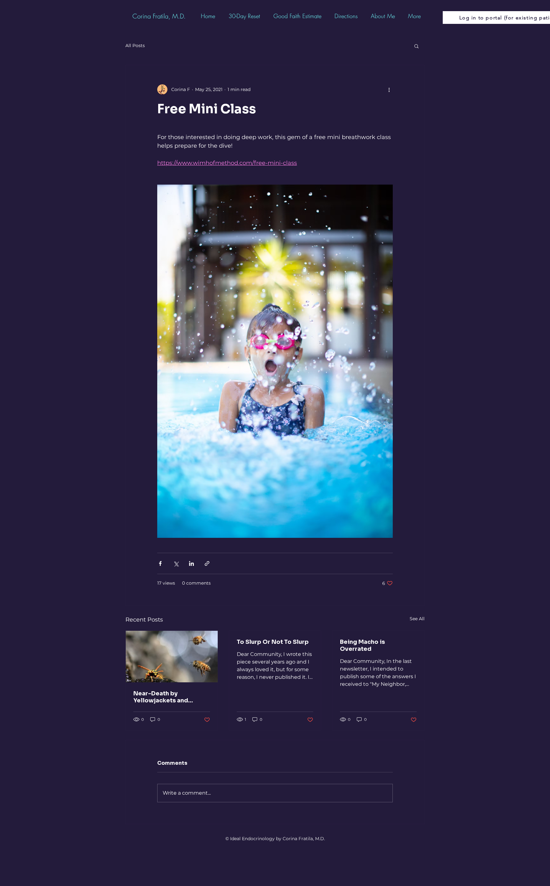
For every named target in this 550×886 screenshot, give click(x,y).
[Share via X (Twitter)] (176, 563)
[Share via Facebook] (160, 563)
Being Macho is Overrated (362, 645)
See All (417, 619)
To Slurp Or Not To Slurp (273, 641)
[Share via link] (207, 563)
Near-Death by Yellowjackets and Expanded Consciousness (160, 697)
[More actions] (389, 89)
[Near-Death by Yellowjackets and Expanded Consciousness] (172, 656)
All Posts (135, 45)
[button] (416, 45)
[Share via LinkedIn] (191, 563)
